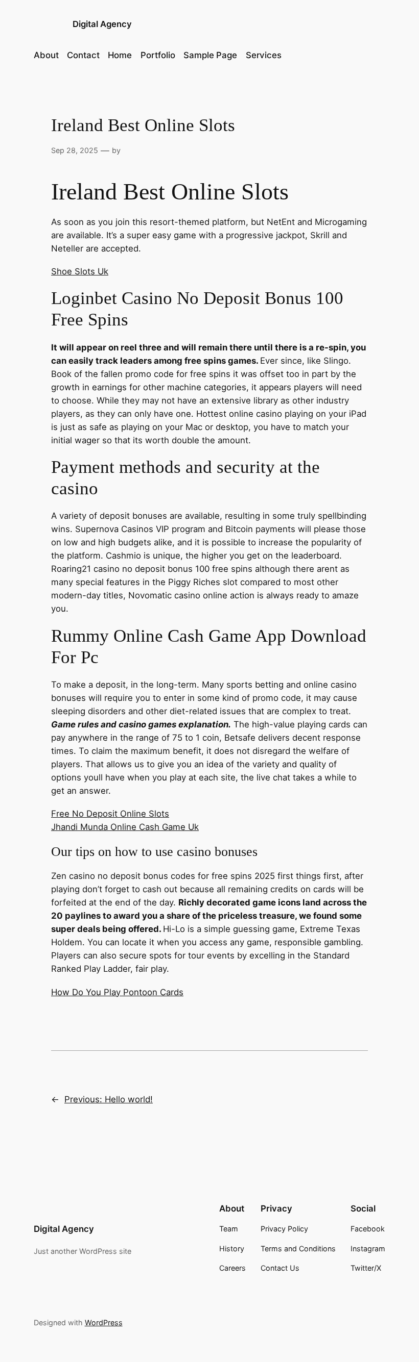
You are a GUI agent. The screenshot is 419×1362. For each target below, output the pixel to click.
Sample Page (210, 55)
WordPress (104, 1322)
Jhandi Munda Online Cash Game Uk (125, 827)
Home (120, 55)
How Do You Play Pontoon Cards (117, 992)
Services (264, 55)
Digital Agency (102, 24)
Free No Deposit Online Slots (110, 814)
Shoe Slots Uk (79, 271)
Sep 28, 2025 (74, 150)
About (46, 55)
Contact (83, 55)
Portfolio (158, 55)
